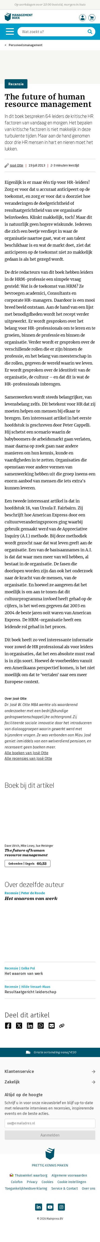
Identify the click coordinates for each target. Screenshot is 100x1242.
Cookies (47, 1182)
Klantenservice (19, 1071)
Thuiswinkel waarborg (31, 1175)
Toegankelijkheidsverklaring (26, 1189)
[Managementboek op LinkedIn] (38, 1207)
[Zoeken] (90, 31)
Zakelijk (12, 1082)
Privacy (32, 1182)
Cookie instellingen (71, 1182)
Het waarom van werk (31, 898)
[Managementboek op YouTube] (50, 1207)
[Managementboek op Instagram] (61, 1207)
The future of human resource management (26, 852)
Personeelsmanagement (25, 45)
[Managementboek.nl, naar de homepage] (19, 20)
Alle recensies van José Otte (28, 758)
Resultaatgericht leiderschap (30, 992)
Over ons (88, 1189)
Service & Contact (64, 1189)
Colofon (17, 1182)
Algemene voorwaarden (69, 1175)
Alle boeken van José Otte (26, 753)
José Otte (16, 165)
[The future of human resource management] (21, 815)
